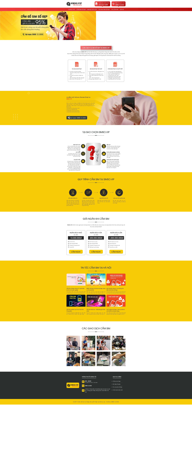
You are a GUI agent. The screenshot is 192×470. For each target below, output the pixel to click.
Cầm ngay (76, 252)
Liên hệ (122, 9)
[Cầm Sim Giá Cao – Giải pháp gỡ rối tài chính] (96, 301)
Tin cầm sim (114, 9)
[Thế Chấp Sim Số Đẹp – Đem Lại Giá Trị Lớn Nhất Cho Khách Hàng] (116, 301)
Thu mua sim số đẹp (104, 9)
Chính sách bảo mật (118, 390)
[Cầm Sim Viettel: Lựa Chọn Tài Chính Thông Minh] (76, 301)
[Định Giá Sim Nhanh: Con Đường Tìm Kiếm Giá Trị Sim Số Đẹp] (116, 280)
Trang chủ (71, 9)
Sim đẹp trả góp (92, 9)
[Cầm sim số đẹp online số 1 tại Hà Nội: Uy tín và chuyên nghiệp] (76, 280)
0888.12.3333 (88, 385)
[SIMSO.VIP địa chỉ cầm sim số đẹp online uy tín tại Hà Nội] (96, 280)
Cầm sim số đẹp (81, 9)
